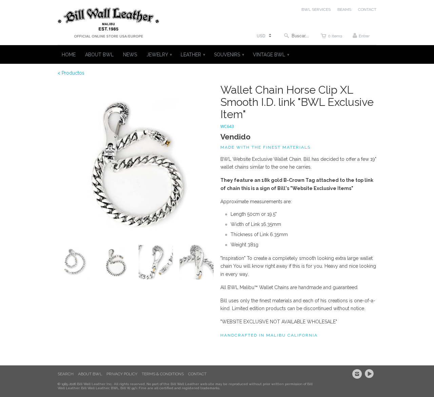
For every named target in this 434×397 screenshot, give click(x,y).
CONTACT (367, 9)
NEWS (130, 54)
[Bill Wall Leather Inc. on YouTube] (370, 374)
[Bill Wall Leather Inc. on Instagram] (358, 374)
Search (66, 374)
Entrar (364, 36)
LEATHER (192, 54)
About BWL (90, 374)
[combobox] (296, 35)
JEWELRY (158, 54)
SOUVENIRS (228, 54)
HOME (69, 54)
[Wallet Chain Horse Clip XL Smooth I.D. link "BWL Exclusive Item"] (136, 162)
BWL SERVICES (316, 9)
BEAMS (344, 9)
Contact (197, 374)
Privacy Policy (121, 374)
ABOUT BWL (99, 54)
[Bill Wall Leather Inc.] (108, 24)
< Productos (71, 73)
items (335, 36)
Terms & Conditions (163, 374)
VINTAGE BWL (271, 54)
